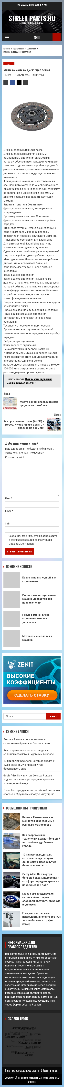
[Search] (47, 37)
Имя (8, 498)
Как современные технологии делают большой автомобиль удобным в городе (11, 841)
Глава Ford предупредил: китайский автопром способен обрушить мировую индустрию (11, 899)
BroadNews (48, 1078)
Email (9, 511)
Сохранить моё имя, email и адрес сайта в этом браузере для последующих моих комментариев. (33, 539)
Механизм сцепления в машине (11, 638)
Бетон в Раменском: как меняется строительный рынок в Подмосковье (11, 821)
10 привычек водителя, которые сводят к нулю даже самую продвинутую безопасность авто (28, 764)
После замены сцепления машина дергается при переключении (11, 599)
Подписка (57, 37)
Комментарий (14, 457)
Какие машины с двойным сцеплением (11, 580)
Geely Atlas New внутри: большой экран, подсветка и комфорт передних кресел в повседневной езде (28, 779)
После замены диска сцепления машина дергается (11, 619)
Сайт (8, 523)
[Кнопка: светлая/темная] (37, 37)
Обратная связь (49, 1071)
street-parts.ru (32, 18)
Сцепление (8, 64)
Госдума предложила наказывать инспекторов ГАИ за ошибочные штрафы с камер (11, 919)
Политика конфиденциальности (22, 1071)
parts (8, 75)
